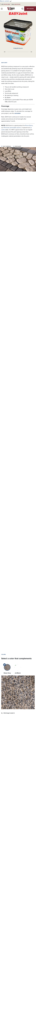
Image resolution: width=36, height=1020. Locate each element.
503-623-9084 (7, 4)
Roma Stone (29, 125)
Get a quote (30, 8)
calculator (17, 113)
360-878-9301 (17, 4)
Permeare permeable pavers (12, 128)
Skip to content (5, 1)
